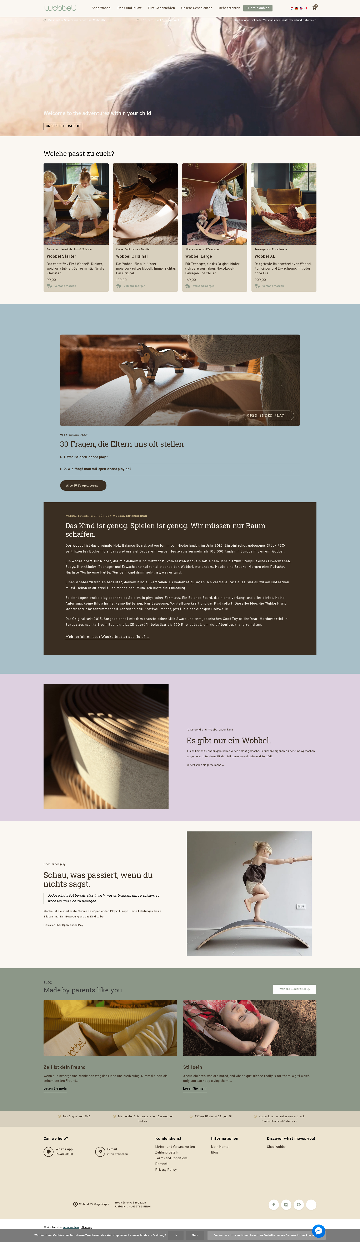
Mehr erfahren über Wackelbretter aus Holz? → (107, 636)
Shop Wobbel (101, 8)
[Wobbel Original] (145, 204)
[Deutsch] (296, 8)
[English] (301, 8)
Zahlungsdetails (167, 1153)
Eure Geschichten (161, 8)
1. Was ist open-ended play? (86, 457)
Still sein (192, 1068)
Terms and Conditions (171, 1158)
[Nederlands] (291, 8)
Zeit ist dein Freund (65, 1068)
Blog (214, 1153)
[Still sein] (249, 1028)
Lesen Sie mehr (55, 1089)
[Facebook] (274, 1205)
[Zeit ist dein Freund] (110, 1028)
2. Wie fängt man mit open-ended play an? (97, 469)
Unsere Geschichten (196, 8)
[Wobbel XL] (284, 204)
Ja (175, 1235)
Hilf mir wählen (257, 8)
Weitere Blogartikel (292, 989)
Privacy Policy (166, 1170)
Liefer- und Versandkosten (175, 1147)
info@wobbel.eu (117, 1154)
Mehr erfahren (229, 8)
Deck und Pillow (130, 8)
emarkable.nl (71, 1227)
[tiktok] (311, 1205)
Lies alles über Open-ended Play (63, 925)
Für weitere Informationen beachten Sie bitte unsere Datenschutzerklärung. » (266, 1235)
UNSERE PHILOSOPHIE (63, 126)
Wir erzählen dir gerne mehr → (205, 765)
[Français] (306, 8)
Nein (195, 1235)
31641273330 (64, 1154)
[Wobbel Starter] (76, 204)
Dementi (161, 1164)
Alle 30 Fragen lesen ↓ (83, 485)
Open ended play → (268, 415)
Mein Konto (220, 1147)
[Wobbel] (61, 8)
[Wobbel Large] (214, 204)
